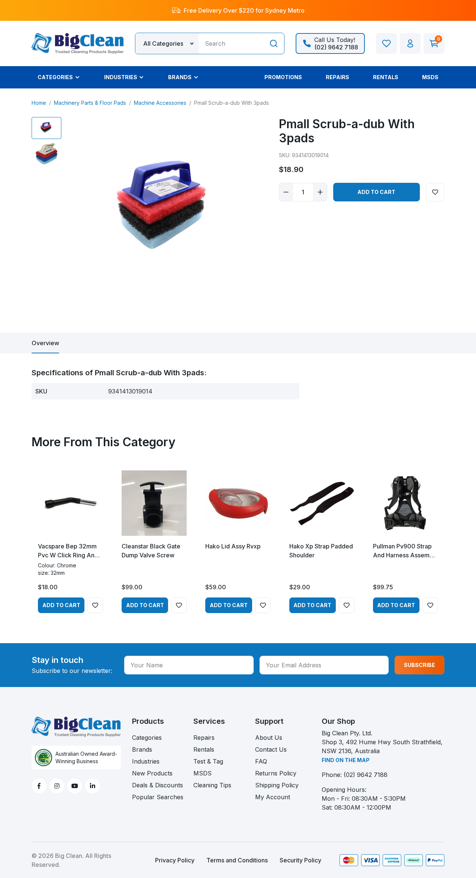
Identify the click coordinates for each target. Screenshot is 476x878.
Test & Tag (208, 761)
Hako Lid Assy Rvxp (233, 546)
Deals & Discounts (157, 785)
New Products (152, 773)
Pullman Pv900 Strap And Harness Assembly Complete (405, 551)
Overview (45, 343)
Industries (146, 761)
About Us (268, 737)
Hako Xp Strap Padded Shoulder (321, 550)
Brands (142, 749)
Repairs (204, 737)
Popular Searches (157, 797)
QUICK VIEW (70, 529)
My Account (272, 797)
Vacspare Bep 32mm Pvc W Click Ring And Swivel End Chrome (68, 551)
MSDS (202, 773)
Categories (147, 737)
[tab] (45, 343)
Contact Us (271, 749)
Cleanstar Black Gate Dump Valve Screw (151, 550)
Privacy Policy (174, 860)
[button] (410, 43)
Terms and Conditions (237, 860)
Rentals (203, 749)
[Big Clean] (78, 42)
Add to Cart (376, 192)
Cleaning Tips (212, 785)
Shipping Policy (277, 785)
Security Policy (300, 860)
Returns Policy (275, 773)
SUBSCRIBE (419, 665)
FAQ (261, 761)
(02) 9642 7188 (365, 774)
